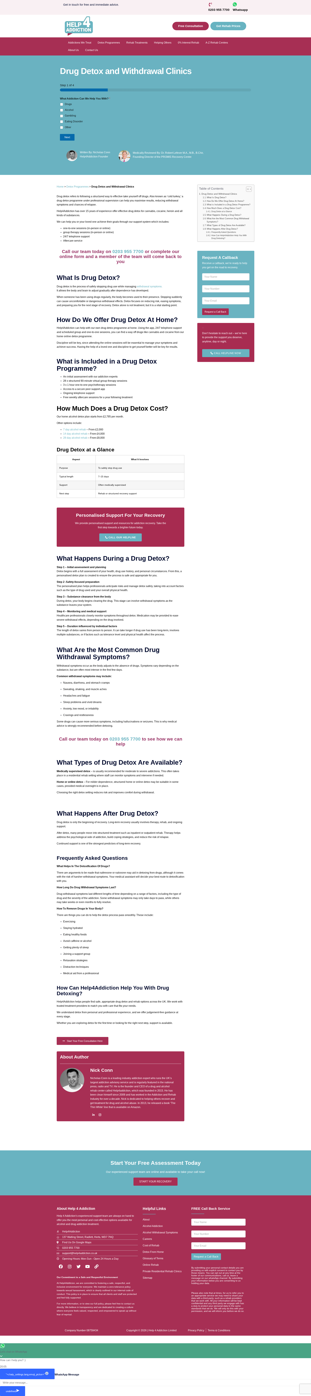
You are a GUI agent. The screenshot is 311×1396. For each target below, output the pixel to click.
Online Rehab (151, 1264)
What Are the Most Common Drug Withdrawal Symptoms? (228, 220)
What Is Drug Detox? (216, 197)
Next (67, 137)
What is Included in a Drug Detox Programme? (228, 204)
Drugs (68, 104)
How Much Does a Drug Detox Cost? (224, 208)
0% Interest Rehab (188, 42)
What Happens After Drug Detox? (222, 229)
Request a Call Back (215, 311)
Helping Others (162, 42)
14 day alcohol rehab (75, 433)
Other (68, 127)
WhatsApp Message (67, 1374)
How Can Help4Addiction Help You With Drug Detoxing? (229, 236)
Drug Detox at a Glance (221, 211)
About (146, 1219)
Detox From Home (153, 1252)
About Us (73, 50)
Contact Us (91, 50)
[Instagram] (100, 1114)
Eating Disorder (74, 121)
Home (60, 186)
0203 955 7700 (219, 9)
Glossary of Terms (153, 1258)
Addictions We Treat (79, 42)
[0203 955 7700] (210, 4)
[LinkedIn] (93, 1114)
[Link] (96, 1267)
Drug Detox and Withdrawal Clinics (219, 194)
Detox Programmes (109, 42)
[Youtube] (87, 1267)
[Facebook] (61, 1267)
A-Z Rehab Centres (217, 42)
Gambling (70, 115)
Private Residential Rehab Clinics (162, 1271)
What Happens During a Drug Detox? (224, 215)
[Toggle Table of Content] (247, 189)
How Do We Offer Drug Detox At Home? (225, 201)
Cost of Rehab (151, 1245)
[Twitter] (79, 1267)
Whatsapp (240, 9)
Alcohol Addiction (153, 1226)
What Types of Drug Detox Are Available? (226, 225)
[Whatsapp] (235, 4)
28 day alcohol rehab (75, 437)
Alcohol (69, 110)
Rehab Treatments (137, 42)
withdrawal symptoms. (149, 286)
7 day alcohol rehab (74, 429)
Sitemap (147, 1277)
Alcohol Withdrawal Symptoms (160, 1232)
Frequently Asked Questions (223, 232)
